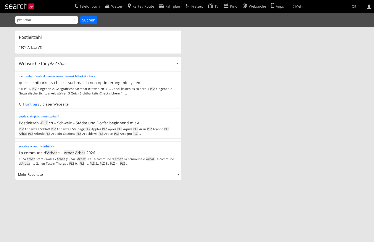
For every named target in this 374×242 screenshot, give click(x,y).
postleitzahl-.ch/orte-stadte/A (39, 116)
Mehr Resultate (30, 174)
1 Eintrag (29, 104)
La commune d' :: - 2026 (57, 152)
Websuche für (42, 64)
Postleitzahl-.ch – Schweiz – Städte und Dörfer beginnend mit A (79, 122)
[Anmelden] (369, 6)
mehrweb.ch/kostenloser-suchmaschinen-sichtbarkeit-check (57, 76)
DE (354, 6)
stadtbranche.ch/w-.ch (36, 146)
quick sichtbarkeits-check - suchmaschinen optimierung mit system (80, 82)
